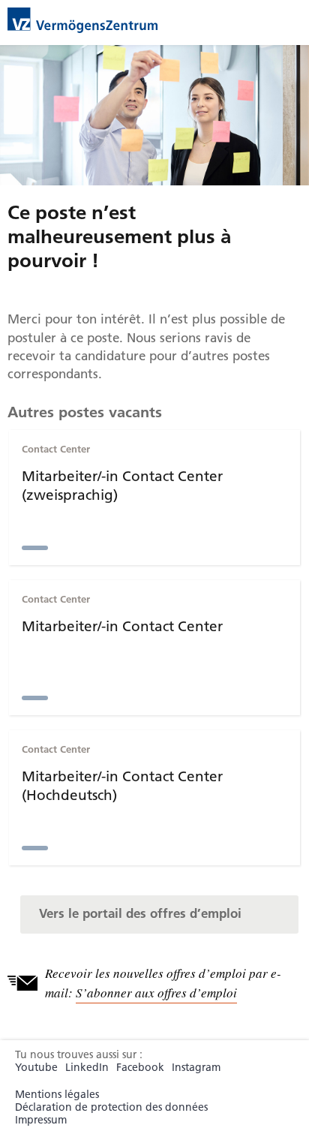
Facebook (140, 1067)
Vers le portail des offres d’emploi (140, 913)
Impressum (41, 1120)
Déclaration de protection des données (111, 1107)
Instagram (196, 1067)
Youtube (36, 1067)
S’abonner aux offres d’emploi (156, 992)
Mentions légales (57, 1094)
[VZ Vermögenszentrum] (83, 18)
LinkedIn (87, 1067)
